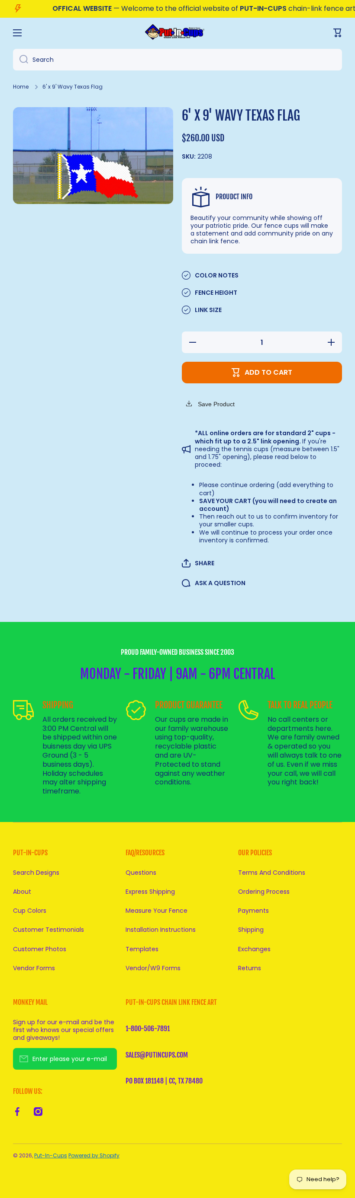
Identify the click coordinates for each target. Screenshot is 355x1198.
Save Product (215, 404)
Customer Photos (39, 949)
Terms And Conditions (271, 872)
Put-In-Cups (50, 1155)
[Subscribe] (106, 1059)
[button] (198, 563)
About (22, 891)
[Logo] (177, 32)
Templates (142, 949)
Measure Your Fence (156, 910)
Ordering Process (264, 891)
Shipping (251, 929)
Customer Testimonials (48, 929)
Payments (253, 910)
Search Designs (36, 872)
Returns (249, 968)
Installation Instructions (161, 929)
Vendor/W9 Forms (153, 968)
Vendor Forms (34, 968)
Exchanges (254, 949)
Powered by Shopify (93, 1155)
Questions (141, 872)
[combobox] (177, 59)
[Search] (20, 59)
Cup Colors (29, 910)
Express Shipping (150, 891)
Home (21, 86)
